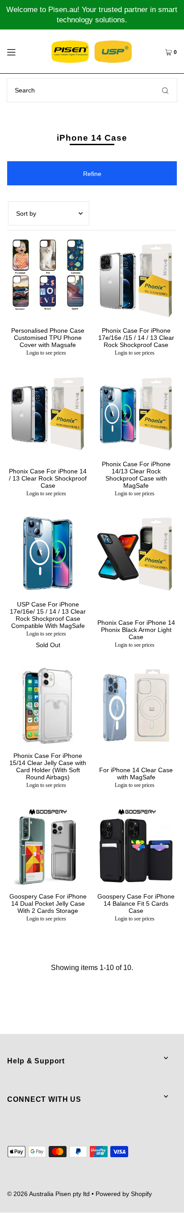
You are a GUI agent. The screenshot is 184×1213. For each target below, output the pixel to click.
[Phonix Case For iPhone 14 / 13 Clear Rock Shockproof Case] (47, 413)
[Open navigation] (22, 51)
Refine (92, 173)
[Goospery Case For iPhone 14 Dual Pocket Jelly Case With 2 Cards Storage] (47, 845)
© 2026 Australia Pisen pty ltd (48, 1193)
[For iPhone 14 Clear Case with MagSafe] (136, 705)
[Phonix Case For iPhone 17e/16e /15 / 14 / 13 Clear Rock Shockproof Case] (136, 280)
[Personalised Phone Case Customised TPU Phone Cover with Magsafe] (47, 274)
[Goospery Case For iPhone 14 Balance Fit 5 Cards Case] (136, 845)
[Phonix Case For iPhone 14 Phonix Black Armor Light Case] (136, 553)
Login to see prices (46, 353)
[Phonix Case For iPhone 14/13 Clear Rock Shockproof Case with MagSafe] (136, 413)
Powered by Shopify (124, 1193)
